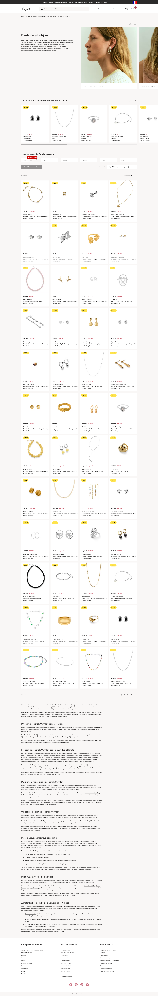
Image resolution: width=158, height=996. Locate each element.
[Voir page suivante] (136, 175)
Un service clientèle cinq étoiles (98, 2)
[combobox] (66, 9)
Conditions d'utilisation (106, 963)
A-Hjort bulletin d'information (108, 950)
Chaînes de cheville (26, 963)
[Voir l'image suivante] (135, 24)
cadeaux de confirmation (92, 793)
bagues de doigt (48, 772)
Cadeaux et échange (106, 968)
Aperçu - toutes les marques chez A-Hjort (45, 16)
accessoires (81, 772)
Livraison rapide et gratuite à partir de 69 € (55, 2)
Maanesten (87, 886)
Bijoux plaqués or (65, 968)
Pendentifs (24, 966)
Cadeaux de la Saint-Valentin (47, 795)
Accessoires (25, 968)
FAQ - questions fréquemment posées (111, 966)
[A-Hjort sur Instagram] (76, 985)
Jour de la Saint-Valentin (67, 952)
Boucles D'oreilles (26, 952)
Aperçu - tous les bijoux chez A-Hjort (32, 950)
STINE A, (93, 886)
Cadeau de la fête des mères (29, 795)
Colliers (23, 960)
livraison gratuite (66, 714)
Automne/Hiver (89, 815)
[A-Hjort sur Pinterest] (81, 985)
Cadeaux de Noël (62, 795)
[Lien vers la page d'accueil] (26, 9)
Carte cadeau (104, 955)
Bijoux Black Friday (66, 963)
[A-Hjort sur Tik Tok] (87, 985)
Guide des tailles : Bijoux (107, 971)
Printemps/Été (72, 815)
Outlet (23, 971)
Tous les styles (25, 974)
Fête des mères (65, 958)
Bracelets (24, 958)
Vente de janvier (65, 950)
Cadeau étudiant (65, 960)
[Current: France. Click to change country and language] (135, 2)
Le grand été (80, 815)
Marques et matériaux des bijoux (109, 960)
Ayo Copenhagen (35, 888)
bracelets (56, 772)
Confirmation (64, 955)
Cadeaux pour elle (66, 974)
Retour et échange (105, 958)
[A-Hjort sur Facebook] (70, 985)
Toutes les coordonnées (79, 994)
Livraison (102, 952)
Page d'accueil (25, 16)
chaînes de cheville (70, 772)
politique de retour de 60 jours (78, 2)
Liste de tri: (102, 167)
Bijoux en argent (65, 971)
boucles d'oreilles (26, 759)
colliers (42, 759)
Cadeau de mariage (66, 976)
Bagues (23, 955)
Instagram (72, 895)
